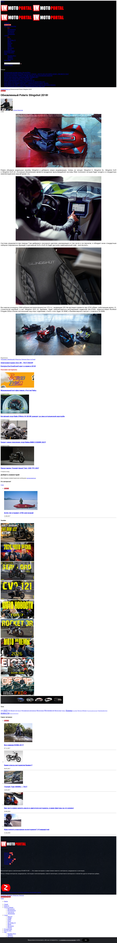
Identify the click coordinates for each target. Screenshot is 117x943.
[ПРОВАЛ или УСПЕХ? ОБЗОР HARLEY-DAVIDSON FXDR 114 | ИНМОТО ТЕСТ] (17, 695)
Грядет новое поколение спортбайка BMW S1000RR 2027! (21, 77)
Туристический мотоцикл (92, 710)
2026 (9, 710)
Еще (5, 54)
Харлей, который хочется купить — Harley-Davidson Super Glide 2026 (24, 86)
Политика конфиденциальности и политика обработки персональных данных (21, 892)
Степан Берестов (18, 110)
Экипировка (11, 34)
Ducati (13, 710)
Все (9, 28)
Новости (7, 25)
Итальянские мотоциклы (29, 710)
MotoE (9, 42)
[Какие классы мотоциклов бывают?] (13, 762)
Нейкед (63, 710)
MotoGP (10, 43)
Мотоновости (49, 710)
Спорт (6, 35)
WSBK (10, 46)
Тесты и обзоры (10, 26)
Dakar (9, 38)
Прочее (10, 49)
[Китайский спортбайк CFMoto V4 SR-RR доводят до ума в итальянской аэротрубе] (15, 413)
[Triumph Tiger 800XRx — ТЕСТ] (13, 783)
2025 (5, 710)
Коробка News (12, 55)
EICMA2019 (7, 862)
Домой (3, 89)
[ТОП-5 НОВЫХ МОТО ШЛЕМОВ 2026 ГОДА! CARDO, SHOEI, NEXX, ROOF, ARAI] (17, 656)
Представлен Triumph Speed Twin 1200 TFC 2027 (18, 78)
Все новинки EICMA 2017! (14, 745)
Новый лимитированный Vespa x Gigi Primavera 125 (19, 80)
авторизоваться (31, 478)
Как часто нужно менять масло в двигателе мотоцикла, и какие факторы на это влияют (39, 808)
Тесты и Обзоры (82, 710)
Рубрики (6, 864)
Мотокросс (11, 48)
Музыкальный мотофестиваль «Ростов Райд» (17, 72)
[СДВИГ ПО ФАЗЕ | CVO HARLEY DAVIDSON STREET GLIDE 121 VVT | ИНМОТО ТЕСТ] (17, 599)
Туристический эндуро (102, 710)
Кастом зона (9, 52)
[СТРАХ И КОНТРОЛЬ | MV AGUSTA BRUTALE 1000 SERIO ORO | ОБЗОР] (17, 579)
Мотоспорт (58, 710)
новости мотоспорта (14, 713)
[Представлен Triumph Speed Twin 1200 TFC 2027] (17, 465)
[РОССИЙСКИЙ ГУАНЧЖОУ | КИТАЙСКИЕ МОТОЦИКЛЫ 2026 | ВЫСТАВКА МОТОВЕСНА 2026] (17, 560)
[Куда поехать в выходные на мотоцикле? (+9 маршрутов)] (12, 826)
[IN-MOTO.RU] (32, 11)
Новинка (69, 710)
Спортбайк (75, 710)
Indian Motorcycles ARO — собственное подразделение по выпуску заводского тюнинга (30, 85)
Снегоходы (11, 32)
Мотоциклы (11, 31)
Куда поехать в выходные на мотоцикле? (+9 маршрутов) (26, 829)
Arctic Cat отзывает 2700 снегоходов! (18, 513)
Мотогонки (40, 710)
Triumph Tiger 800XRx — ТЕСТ (15, 787)
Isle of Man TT (12, 40)
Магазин (7, 60)
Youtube (6, 856)
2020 (2, 710)
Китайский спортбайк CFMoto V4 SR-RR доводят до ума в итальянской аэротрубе (28, 75)
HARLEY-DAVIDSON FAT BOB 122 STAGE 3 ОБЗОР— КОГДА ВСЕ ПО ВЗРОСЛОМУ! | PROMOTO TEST (36, 74)
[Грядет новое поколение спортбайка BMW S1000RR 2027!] (14, 439)
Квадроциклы (12, 29)
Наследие (10, 59)
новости (5, 713)
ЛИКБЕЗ (10, 57)
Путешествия (9, 51)
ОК (86, 940)
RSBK (9, 45)
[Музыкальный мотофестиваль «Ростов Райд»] (17, 387)
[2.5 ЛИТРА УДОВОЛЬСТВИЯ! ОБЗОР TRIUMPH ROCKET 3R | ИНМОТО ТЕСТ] (17, 637)
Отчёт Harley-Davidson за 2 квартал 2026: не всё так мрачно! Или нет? (24, 81)
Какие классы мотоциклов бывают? (18, 765)
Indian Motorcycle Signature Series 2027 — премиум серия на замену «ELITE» (26, 83)
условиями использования (67, 940)
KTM (16, 710)
